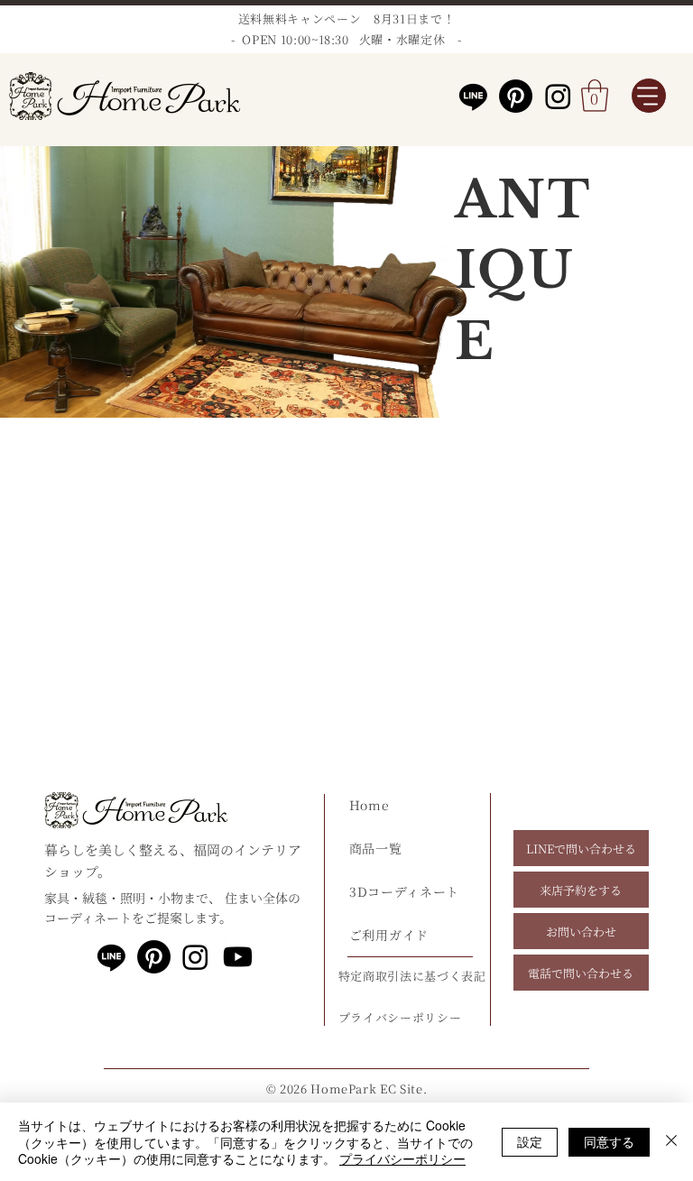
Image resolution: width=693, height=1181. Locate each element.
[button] (594, 95)
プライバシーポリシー (402, 1158)
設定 (529, 1141)
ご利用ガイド (389, 935)
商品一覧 (375, 848)
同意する (609, 1141)
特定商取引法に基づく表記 (412, 975)
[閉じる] (671, 1142)
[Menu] (649, 96)
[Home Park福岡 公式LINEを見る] (111, 956)
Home (369, 805)
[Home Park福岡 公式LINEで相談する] (473, 96)
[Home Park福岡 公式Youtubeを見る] (237, 956)
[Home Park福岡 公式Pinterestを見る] (515, 96)
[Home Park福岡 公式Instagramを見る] (558, 96)
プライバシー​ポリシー (400, 1017)
